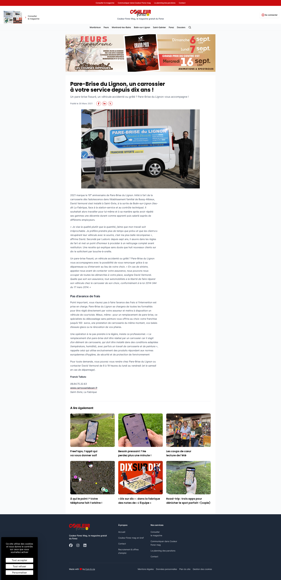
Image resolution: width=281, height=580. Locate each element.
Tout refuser (19, 566)
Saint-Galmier (159, 27)
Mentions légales (146, 569)
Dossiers (181, 27)
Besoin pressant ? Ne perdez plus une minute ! (134, 453)
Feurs (106, 27)
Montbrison (95, 27)
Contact (122, 543)
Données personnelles (166, 569)
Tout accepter (19, 560)
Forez (171, 27)
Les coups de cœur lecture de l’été (178, 453)
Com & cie (90, 569)
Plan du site (184, 569)
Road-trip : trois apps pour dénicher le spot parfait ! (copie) (188, 501)
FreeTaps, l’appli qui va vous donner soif (83, 453)
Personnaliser (19, 572)
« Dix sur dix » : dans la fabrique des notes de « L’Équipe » (139, 501)
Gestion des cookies (202, 569)
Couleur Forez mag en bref (131, 538)
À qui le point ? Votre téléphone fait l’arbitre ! (86, 501)
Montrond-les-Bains (121, 27)
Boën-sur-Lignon (142, 27)
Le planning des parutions (163, 550)
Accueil (121, 532)
